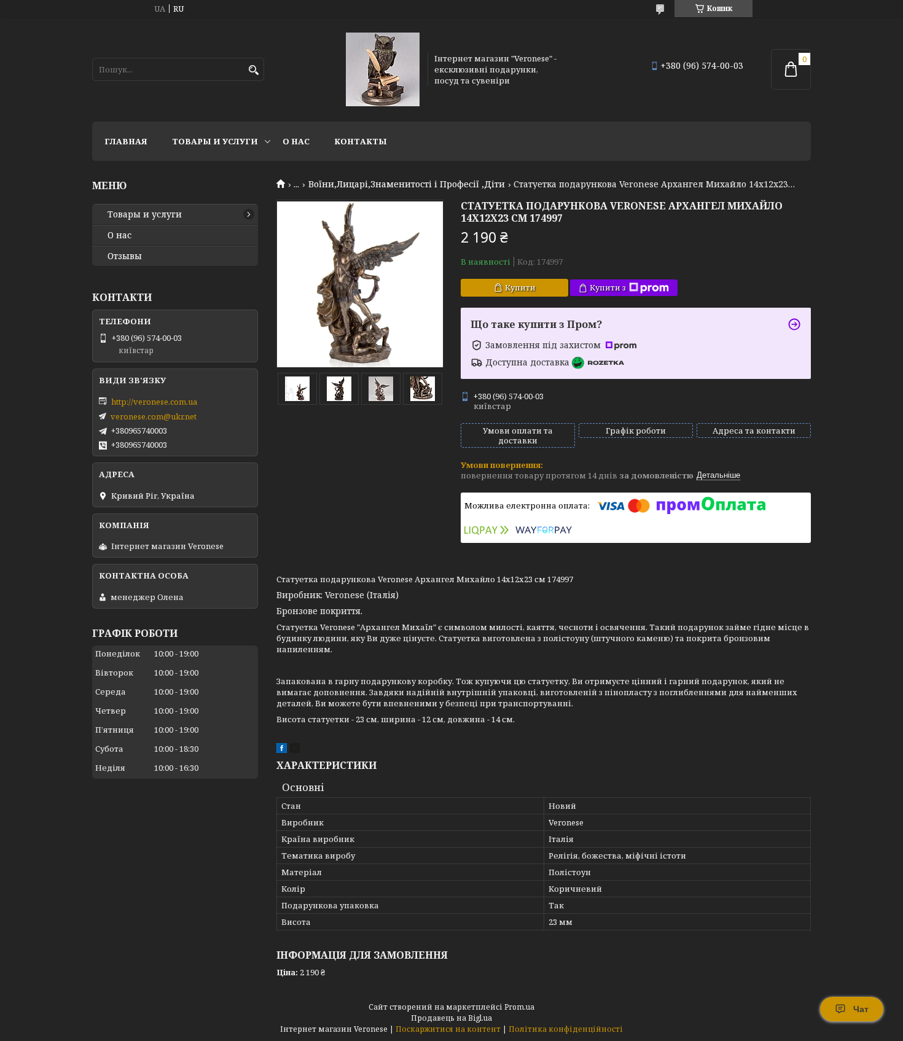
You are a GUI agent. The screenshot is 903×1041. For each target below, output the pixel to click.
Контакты (360, 141)
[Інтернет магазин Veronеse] (383, 69)
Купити (520, 287)
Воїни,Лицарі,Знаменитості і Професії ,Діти (406, 184)
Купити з (608, 287)
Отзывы (125, 256)
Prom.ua (519, 1007)
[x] (295, 749)
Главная (125, 141)
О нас (296, 141)
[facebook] (281, 749)
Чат (861, 1009)
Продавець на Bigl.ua (451, 1018)
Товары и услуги (215, 141)
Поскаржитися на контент (448, 1029)
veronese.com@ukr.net (154, 416)
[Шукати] (253, 70)
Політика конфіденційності (566, 1029)
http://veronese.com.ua (154, 402)
